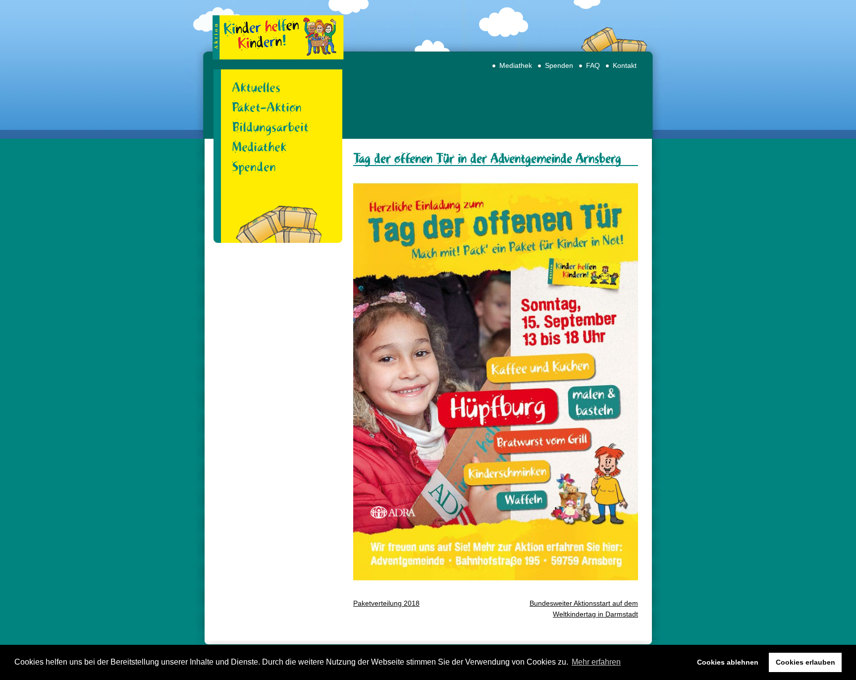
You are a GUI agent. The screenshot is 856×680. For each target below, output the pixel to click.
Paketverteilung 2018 (386, 603)
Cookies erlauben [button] (805, 662)
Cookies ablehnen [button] (727, 662)
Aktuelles (256, 87)
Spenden (559, 65)
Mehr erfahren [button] (596, 662)
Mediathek (515, 65)
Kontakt (625, 65)
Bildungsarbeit (270, 126)
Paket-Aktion (267, 107)
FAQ (593, 65)
